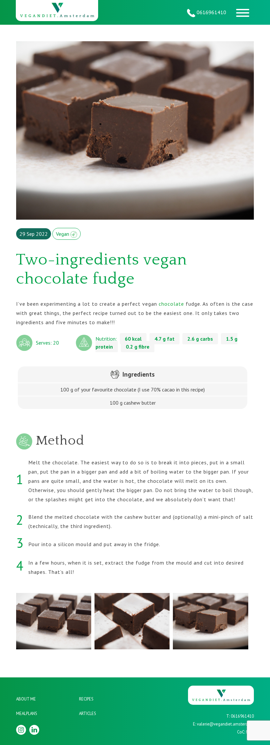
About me (26, 699)
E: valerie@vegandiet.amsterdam (223, 724)
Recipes (86, 699)
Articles (87, 713)
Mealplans (26, 713)
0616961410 (210, 12)
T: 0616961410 (240, 716)
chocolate (171, 303)
